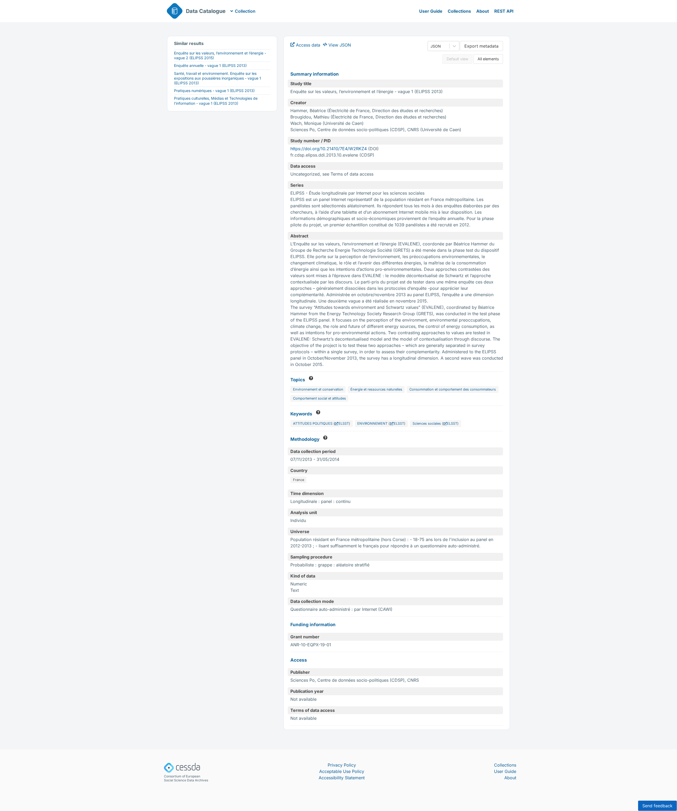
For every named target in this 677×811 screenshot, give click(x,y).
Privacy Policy (342, 765)
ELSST (343, 423)
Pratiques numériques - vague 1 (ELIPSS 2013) (214, 90)
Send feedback (657, 805)
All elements (488, 59)
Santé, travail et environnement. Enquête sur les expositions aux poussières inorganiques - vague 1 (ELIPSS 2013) (217, 78)
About (482, 11)
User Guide (430, 11)
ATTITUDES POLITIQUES (312, 423)
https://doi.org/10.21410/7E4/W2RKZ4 (328, 148)
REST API (504, 11)
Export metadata (481, 46)
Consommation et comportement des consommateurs (452, 389)
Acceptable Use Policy (341, 771)
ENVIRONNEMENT (372, 423)
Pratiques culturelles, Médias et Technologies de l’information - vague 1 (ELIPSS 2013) (216, 100)
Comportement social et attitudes (319, 398)
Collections (459, 11)
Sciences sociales (427, 423)
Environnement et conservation (318, 389)
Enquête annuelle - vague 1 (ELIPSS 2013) (210, 65)
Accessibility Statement (342, 777)
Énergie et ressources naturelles (376, 389)
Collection (245, 11)
